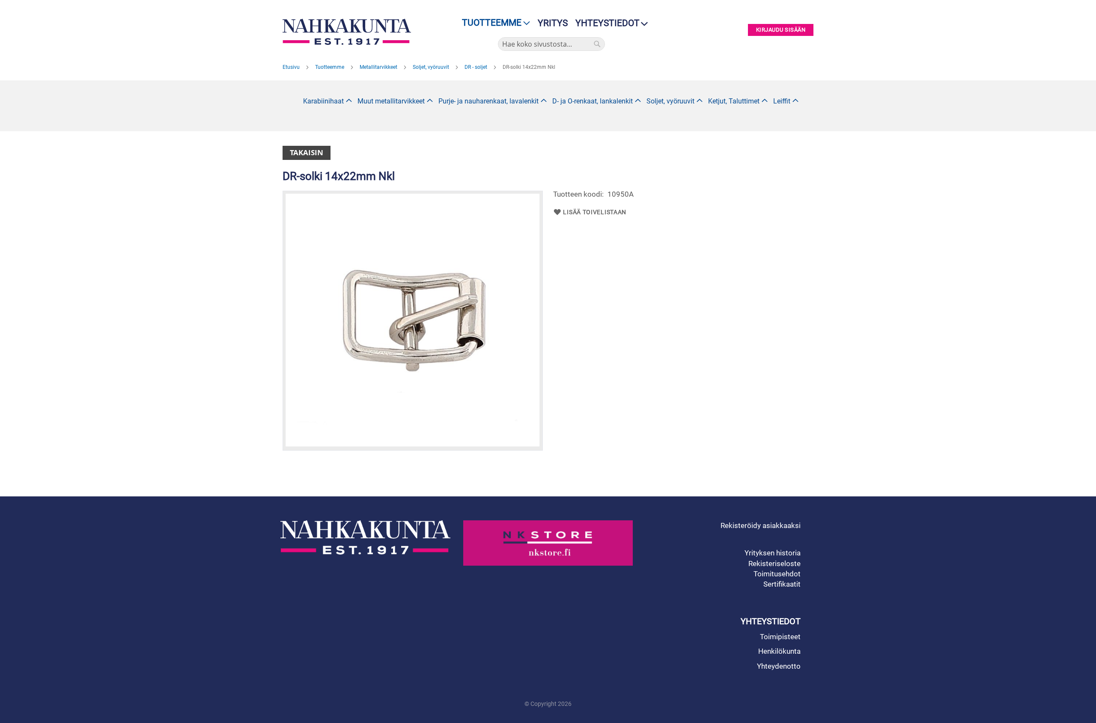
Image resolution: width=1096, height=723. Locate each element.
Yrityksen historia (773, 553)
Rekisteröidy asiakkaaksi (761, 525)
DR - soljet (476, 67)
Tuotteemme (330, 67)
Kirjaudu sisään (781, 30)
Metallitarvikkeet (379, 67)
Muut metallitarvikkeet (391, 101)
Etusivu (292, 67)
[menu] (493, 23)
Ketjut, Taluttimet (733, 101)
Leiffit (781, 101)
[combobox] (551, 44)
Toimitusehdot (777, 574)
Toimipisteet (780, 636)
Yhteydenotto (779, 666)
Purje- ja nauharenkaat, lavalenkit (488, 101)
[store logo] (349, 32)
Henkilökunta (779, 651)
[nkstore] (548, 543)
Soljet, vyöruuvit (431, 67)
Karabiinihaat (323, 101)
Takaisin (306, 152)
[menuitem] (493, 23)
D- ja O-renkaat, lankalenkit (592, 101)
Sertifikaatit (782, 584)
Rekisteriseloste (774, 563)
